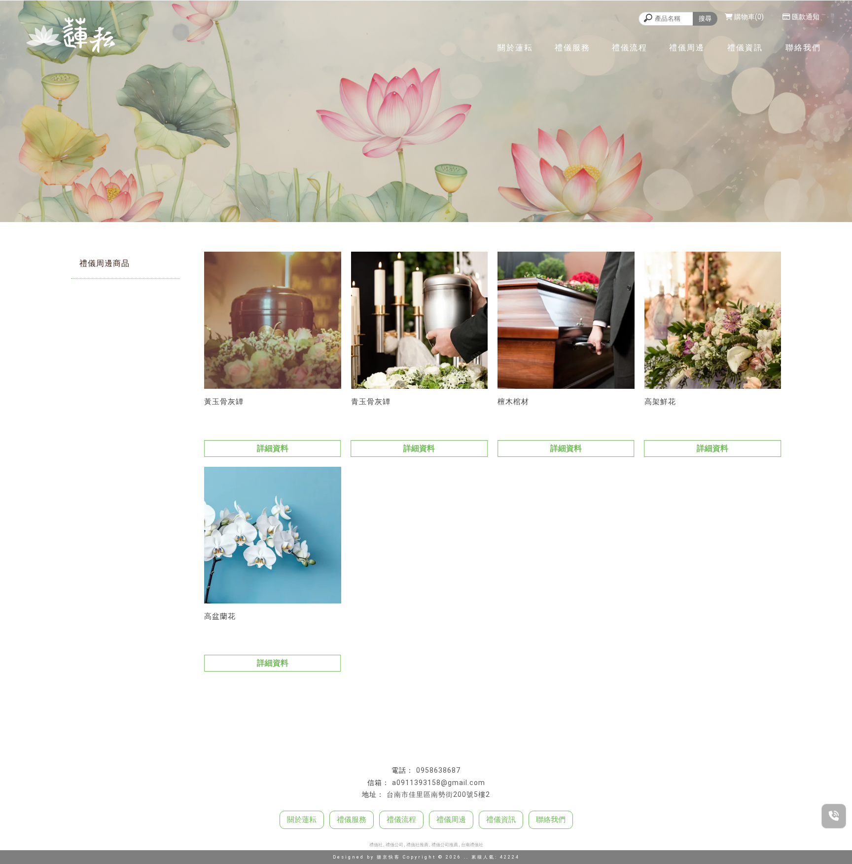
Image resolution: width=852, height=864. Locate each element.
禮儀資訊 (745, 47)
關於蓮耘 (515, 47)
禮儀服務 (572, 47)
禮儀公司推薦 (444, 844)
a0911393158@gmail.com (438, 783)
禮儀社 (376, 844)
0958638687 (438, 770)
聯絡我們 (803, 47)
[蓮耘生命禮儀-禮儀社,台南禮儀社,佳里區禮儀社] (70, 36)
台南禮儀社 (472, 844)
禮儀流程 (629, 47)
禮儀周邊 (687, 47)
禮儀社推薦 (417, 844)
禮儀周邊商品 (104, 263)
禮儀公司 (394, 844)
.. (466, 857)
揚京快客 (388, 857)
